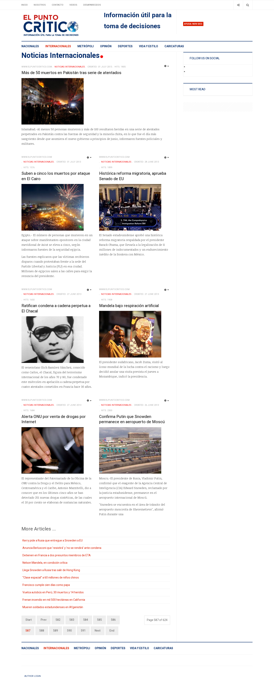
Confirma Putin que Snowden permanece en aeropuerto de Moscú (132, 419)
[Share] (238, 5)
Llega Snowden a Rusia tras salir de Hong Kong (51, 570)
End (112, 631)
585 (99, 620)
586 (113, 620)
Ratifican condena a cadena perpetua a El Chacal (55, 308)
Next (97, 631)
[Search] (247, 5)
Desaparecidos (92, 5)
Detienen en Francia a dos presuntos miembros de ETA (56, 555)
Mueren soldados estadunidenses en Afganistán (52, 607)
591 (83, 631)
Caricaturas (174, 46)
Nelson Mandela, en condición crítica (44, 563)
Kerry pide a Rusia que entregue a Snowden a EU (52, 540)
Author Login (32, 676)
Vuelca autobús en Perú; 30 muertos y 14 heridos (53, 592)
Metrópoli (85, 46)
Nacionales (30, 46)
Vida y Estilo (148, 46)
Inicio (24, 5)
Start (28, 620)
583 (71, 620)
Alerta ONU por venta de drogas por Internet (53, 419)
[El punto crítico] (57, 25)
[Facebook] (190, 67)
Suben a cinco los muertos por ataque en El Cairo (55, 176)
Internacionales (58, 46)
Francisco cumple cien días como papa (46, 585)
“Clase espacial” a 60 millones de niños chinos (50, 577)
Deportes (125, 46)
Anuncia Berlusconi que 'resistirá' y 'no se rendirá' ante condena (61, 548)
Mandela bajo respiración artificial (129, 306)
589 (55, 631)
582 (58, 620)
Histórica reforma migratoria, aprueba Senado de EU (132, 176)
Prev (44, 620)
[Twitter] (190, 71)
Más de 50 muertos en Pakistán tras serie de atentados (71, 73)
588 (41, 631)
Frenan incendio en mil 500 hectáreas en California (53, 600)
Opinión (106, 46)
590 (69, 631)
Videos (73, 5)
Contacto (57, 5)
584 (85, 620)
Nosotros (40, 5)
